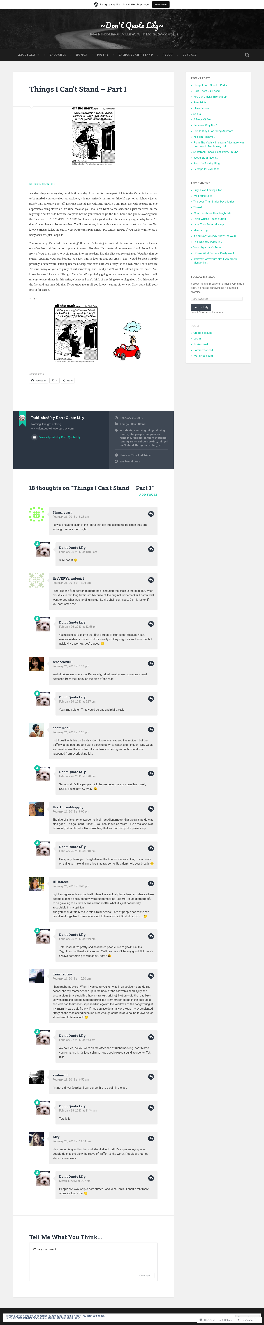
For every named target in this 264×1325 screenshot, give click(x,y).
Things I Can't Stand (132, 424)
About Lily (27, 54)
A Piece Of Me (202, 119)
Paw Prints (200, 102)
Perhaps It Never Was (206, 169)
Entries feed (200, 344)
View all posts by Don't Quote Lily (59, 437)
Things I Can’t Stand (135, 54)
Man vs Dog (200, 230)
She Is (197, 114)
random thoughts (155, 437)
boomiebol (61, 728)
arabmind (61, 1075)
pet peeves (152, 434)
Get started (161, 4)
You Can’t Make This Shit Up (210, 96)
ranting (124, 441)
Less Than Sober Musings (208, 224)
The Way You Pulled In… (207, 241)
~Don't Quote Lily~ (132, 25)
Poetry (103, 54)
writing (152, 445)
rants (133, 441)
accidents (126, 430)
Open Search (247, 55)
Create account (202, 332)
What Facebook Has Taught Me (212, 213)
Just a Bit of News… (205, 157)
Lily (56, 1137)
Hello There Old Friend (206, 91)
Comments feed (203, 350)
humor (124, 434)
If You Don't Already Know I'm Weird (215, 236)
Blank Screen (201, 108)
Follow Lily (201, 307)
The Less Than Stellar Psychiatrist (213, 201)
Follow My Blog (203, 276)
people (139, 434)
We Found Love (130, 461)
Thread (197, 207)
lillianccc (61, 882)
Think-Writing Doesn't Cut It (209, 219)
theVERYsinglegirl (68, 578)
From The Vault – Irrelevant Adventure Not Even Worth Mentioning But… (218, 144)
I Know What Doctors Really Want (213, 253)
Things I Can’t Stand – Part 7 (210, 85)
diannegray (62, 974)
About (168, 54)
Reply (151, 514)
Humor (81, 54)
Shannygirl (62, 512)
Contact (190, 54)
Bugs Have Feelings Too (207, 190)
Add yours (148, 494)
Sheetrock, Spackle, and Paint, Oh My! (215, 152)
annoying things (144, 430)
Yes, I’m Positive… (204, 136)
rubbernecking (147, 441)
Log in (197, 338)
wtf (161, 445)
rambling (125, 437)
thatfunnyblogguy (68, 807)
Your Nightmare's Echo (207, 247)
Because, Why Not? (205, 125)
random (138, 437)
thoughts (141, 445)
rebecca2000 (62, 662)
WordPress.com (203, 355)
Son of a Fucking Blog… (207, 163)
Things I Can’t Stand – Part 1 (78, 89)
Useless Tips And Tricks (136, 455)
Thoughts (57, 54)
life (132, 434)
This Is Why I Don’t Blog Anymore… (214, 131)
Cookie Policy (73, 1318)
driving (160, 430)
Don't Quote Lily (72, 547)
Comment (145, 1275)
